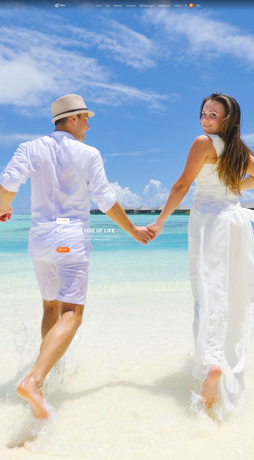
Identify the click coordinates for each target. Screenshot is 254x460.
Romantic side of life (85, 230)
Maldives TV (164, 5)
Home (98, 5)
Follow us (178, 5)
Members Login (147, 5)
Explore (63, 250)
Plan (64, 221)
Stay (108, 5)
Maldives (118, 5)
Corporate (130, 5)
